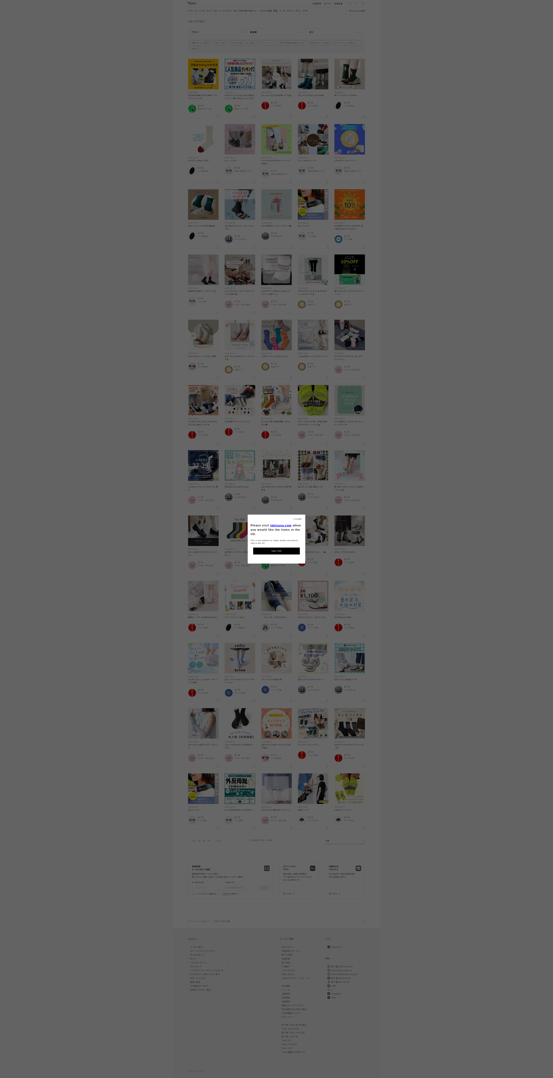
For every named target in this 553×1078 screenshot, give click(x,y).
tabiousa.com (281, 525)
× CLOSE (297, 519)
